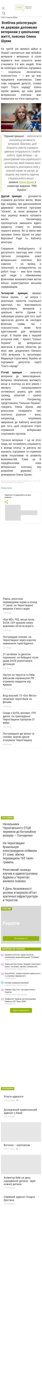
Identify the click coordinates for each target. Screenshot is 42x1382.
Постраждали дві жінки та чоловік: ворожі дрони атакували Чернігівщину (18, 737)
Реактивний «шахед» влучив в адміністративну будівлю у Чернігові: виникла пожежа (20, 875)
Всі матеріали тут (21, 938)
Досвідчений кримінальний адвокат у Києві (20, 1111)
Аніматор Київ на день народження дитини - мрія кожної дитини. (19, 1181)
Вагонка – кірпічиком (17, 1145)
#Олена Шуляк (6, 488)
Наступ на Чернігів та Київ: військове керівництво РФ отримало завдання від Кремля (19, 679)
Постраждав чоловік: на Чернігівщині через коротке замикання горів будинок (19, 640)
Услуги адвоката (13, 1096)
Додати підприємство (21, 1010)
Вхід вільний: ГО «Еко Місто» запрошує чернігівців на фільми (20, 699)
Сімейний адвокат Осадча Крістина (19, 1198)
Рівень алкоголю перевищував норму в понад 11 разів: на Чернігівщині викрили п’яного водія (20, 603)
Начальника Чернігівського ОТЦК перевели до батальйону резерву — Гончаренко (19, 829)
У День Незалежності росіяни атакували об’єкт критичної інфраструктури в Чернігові (20, 894)
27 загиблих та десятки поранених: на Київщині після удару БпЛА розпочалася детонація (20, 659)
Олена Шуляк (26, 182)
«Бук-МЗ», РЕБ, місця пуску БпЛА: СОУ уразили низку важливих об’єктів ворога (18, 623)
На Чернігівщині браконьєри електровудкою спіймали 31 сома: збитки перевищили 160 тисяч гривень (20, 852)
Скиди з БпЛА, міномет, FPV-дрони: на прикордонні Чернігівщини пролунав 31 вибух (20, 717)
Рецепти (11, 923)
